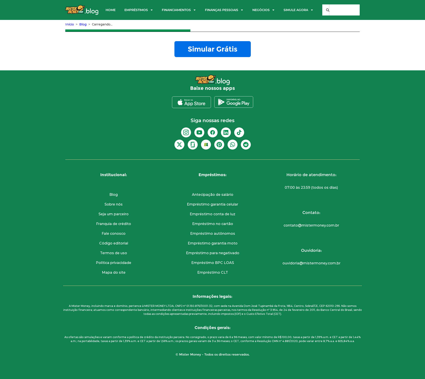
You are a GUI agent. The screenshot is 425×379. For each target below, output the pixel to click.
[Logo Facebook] (213, 132)
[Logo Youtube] (199, 132)
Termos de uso (113, 253)
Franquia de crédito (113, 224)
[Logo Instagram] (186, 132)
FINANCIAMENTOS (176, 10)
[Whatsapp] (233, 145)
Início (69, 24)
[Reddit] (246, 145)
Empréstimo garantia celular (212, 204)
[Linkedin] (226, 132)
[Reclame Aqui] (206, 145)
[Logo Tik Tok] (239, 132)
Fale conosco (114, 233)
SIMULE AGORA (296, 10)
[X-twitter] (179, 145)
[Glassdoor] (193, 145)
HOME (111, 10)
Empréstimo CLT (212, 272)
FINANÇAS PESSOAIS (221, 10)
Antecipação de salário (212, 194)
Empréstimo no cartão (212, 224)
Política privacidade (113, 263)
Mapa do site (114, 272)
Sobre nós (113, 204)
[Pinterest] (219, 145)
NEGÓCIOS (261, 10)
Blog (83, 24)
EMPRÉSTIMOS (136, 10)
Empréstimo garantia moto (213, 243)
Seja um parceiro (114, 214)
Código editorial (113, 243)
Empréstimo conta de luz (212, 214)
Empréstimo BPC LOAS (212, 263)
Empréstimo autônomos (212, 233)
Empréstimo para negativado (212, 253)
